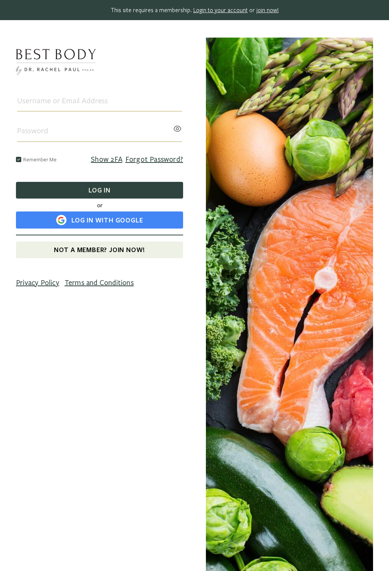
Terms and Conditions (99, 283)
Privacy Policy (37, 283)
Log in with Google (107, 220)
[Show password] (177, 126)
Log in (100, 190)
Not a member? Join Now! (99, 249)
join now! (267, 10)
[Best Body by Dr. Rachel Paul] (99, 63)
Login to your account (220, 10)
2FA (106, 159)
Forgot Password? (154, 159)
